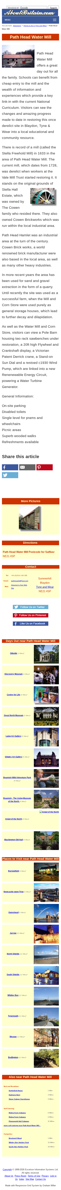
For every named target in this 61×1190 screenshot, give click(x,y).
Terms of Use (34, 1176)
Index (21, 1179)
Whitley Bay (13, 995)
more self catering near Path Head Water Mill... (22, 1125)
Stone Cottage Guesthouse (19, 1099)
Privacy (45, 1176)
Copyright (7, 1169)
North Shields (13, 954)
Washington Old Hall (13, 840)
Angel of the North (13, 819)
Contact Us (40, 1179)
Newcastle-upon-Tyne (14, 892)
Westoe (13, 1037)
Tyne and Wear (45, 587)
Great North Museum (13, 715)
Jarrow (13, 933)
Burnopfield (13, 871)
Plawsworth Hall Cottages (19, 1121)
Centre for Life (13, 695)
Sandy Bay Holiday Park (18, 1147)
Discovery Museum (14, 674)
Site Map (30, 1179)
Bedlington (13, 1057)
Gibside (13, 653)
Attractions (17, 26)
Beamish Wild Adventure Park (17, 777)
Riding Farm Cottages (17, 1113)
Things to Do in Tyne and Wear (35, 26)
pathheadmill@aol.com (19, 581)
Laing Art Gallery (13, 736)
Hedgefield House (16, 1090)
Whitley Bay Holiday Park (19, 1142)
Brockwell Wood (15, 1138)
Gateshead (13, 912)
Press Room (20, 1176)
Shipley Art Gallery (13, 757)
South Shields (13, 974)
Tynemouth (13, 1016)
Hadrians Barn (14, 1095)
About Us (9, 1176)
